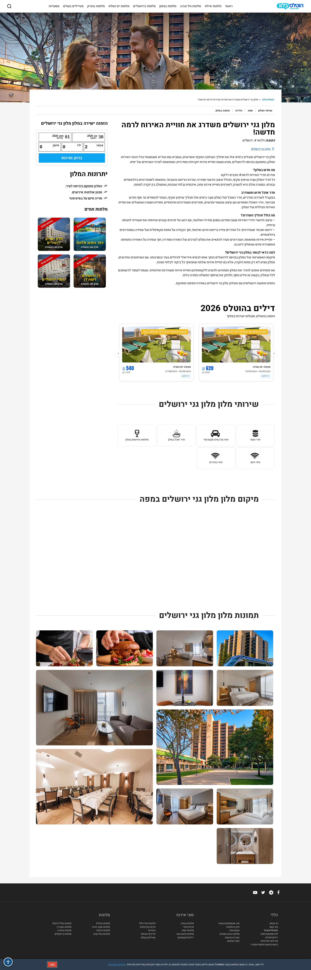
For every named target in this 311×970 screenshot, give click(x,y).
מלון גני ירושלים (261, 149)
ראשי (229, 6)
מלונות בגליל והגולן (61, 923)
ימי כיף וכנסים (148, 934)
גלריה (238, 110)
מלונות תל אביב (190, 6)
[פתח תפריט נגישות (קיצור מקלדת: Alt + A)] (8, 961)
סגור (52, 964)
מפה (250, 110)
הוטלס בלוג (268, 100)
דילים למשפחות (185, 937)
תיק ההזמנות (232, 927)
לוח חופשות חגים (269, 934)
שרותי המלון (265, 110)
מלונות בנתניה (64, 930)
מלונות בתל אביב (101, 934)
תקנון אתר (234, 930)
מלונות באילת (103, 923)
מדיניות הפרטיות (269, 941)
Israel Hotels (271, 930)
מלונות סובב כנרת (101, 927)
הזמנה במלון (223, 110)
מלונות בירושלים (144, 6)
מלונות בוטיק (96, 6)
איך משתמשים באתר (228, 923)
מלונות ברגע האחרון (229, 934)
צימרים (152, 930)
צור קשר (273, 927)
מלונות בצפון (167, 6)
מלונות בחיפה (103, 930)
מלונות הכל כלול (147, 923)
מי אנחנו (273, 923)
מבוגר (99, 145)
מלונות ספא (188, 930)
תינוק (56, 145)
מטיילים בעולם (73, 6)
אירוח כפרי (188, 927)
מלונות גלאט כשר (185, 934)
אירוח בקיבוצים (148, 927)
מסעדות (54, 6)
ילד (79, 145)
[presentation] (274, 353)
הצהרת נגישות (232, 937)
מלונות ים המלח (118, 6)
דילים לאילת (271, 937)
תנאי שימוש (233, 941)
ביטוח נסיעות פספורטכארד (264, 944)
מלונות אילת (213, 6)
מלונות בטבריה (64, 927)
